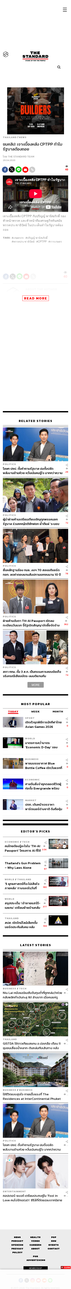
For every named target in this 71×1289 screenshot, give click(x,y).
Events (53, 1245)
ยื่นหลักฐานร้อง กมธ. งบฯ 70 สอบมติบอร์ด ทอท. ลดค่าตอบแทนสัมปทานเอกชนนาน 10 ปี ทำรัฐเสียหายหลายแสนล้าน (32, 572)
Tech (26, 842)
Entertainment (14, 1191)
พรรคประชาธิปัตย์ (23, 241)
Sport (30, 718)
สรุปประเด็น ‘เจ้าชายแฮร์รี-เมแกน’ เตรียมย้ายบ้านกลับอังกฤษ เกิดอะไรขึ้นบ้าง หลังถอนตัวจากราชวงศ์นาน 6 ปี (23, 905)
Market (31, 800)
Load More (35, 1209)
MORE (36, 685)
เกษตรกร (18, 238)
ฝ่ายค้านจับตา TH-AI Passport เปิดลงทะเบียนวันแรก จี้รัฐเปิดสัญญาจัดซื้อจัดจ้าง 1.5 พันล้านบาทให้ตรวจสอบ (31, 623)
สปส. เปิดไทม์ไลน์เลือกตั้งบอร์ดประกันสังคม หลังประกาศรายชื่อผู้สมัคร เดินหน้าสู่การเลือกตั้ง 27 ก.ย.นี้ (22, 925)
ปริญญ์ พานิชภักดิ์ (37, 238)
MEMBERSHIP (35, 1268)
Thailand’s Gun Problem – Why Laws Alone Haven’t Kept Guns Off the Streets (23, 865)
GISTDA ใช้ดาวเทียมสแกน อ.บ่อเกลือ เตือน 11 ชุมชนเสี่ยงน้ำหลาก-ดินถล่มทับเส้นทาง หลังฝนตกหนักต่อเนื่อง (32, 1045)
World (30, 738)
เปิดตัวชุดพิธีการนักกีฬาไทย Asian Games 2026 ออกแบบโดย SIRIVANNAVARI (43, 724)
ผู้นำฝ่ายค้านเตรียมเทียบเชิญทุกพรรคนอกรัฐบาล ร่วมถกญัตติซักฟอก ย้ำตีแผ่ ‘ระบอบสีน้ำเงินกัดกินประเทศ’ (31, 521)
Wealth (35, 1237)
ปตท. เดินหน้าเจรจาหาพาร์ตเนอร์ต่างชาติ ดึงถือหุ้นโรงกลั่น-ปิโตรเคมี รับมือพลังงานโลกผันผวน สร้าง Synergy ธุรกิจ (43, 806)
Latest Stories (35, 945)
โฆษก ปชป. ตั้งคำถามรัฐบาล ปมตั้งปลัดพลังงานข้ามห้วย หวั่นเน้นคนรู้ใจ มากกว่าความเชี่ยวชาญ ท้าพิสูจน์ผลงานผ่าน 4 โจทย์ (32, 470)
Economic (32, 779)
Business (32, 759)
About (35, 1249)
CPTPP (42, 241)
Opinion (17, 1245)
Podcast (17, 1241)
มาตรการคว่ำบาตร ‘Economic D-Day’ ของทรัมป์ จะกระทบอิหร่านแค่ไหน (43, 745)
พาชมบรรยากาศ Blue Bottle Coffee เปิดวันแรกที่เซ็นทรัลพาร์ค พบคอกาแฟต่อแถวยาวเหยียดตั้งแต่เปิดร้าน (43, 765)
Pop (53, 1237)
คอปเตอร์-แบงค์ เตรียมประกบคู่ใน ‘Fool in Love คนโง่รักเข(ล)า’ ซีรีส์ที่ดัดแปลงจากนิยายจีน (32, 1198)
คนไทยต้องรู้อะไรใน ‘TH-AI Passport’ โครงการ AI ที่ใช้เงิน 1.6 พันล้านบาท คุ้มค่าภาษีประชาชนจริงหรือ (23, 848)
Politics (9, 464)
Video (35, 1241)
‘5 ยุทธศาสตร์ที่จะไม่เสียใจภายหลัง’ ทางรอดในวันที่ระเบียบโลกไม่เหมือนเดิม (22, 886)
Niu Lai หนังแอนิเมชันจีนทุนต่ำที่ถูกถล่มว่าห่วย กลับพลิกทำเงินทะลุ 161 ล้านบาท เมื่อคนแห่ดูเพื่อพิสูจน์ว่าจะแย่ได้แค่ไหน (32, 995)
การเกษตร (56, 241)
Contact (54, 1249)
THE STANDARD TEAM (21, 157)
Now (53, 1241)
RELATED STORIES (35, 421)
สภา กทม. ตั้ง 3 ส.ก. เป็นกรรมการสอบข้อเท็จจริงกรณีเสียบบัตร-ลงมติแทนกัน (32, 674)
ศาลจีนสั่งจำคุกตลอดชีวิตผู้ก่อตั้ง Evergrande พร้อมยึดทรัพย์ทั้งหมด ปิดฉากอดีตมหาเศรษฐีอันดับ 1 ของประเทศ (43, 786)
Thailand (10, 137)
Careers (35, 1245)
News (23, 137)
